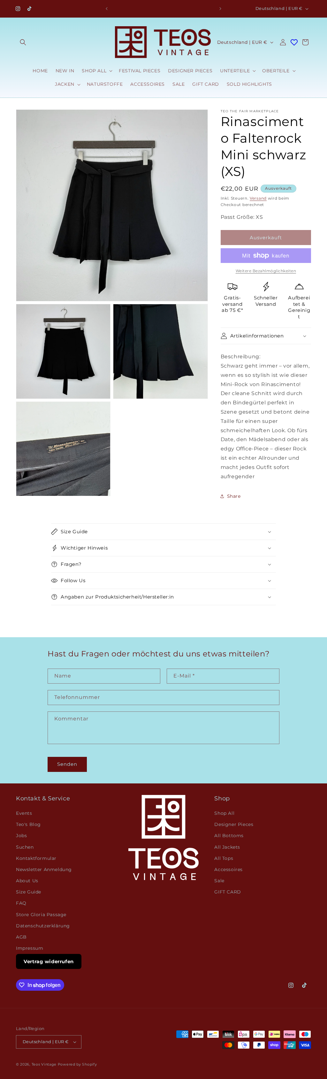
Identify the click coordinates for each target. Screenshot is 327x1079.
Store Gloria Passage (41, 914)
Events (24, 813)
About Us (27, 881)
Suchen (25, 847)
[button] (23, 42)
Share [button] (234, 496)
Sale (219, 881)
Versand (258, 198)
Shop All (224, 813)
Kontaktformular (36, 858)
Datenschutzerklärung (43, 926)
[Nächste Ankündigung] (220, 9)
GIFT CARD (227, 892)
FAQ (21, 903)
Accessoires (228, 869)
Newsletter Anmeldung (44, 869)
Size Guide (28, 892)
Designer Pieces (233, 824)
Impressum (29, 948)
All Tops (223, 858)
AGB (21, 937)
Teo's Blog (28, 824)
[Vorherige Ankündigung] (107, 9)
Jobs (21, 835)
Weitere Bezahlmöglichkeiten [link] (266, 270)
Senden (67, 764)
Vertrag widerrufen (49, 961)
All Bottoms (229, 835)
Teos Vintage (44, 1064)
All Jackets (227, 847)
